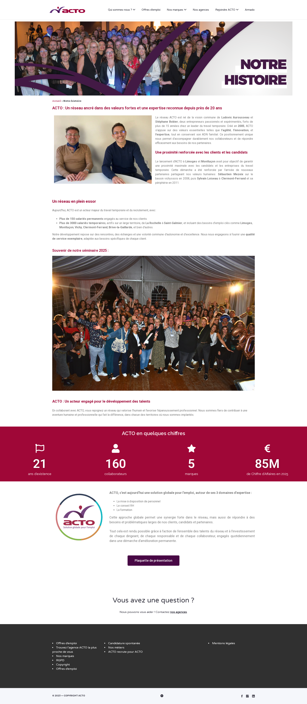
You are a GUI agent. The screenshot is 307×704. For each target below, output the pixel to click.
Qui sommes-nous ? (120, 9)
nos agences (178, 612)
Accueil (56, 100)
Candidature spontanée (124, 643)
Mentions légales (223, 643)
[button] (153, 560)
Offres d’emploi (151, 9)
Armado (250, 9)
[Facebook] (242, 696)
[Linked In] (253, 696)
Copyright (63, 664)
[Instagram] (247, 696)
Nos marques (175, 9)
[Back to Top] (153, 696)
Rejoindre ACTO (225, 9)
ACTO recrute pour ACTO (125, 652)
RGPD (60, 660)
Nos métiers (116, 647)
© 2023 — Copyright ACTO (68, 695)
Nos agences (201, 9)
